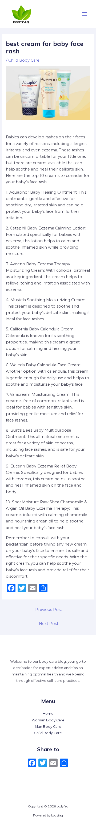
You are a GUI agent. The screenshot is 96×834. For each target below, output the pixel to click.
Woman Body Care (48, 720)
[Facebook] (32, 763)
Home (48, 714)
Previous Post (48, 609)
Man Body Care (48, 727)
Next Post (48, 623)
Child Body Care (23, 60)
